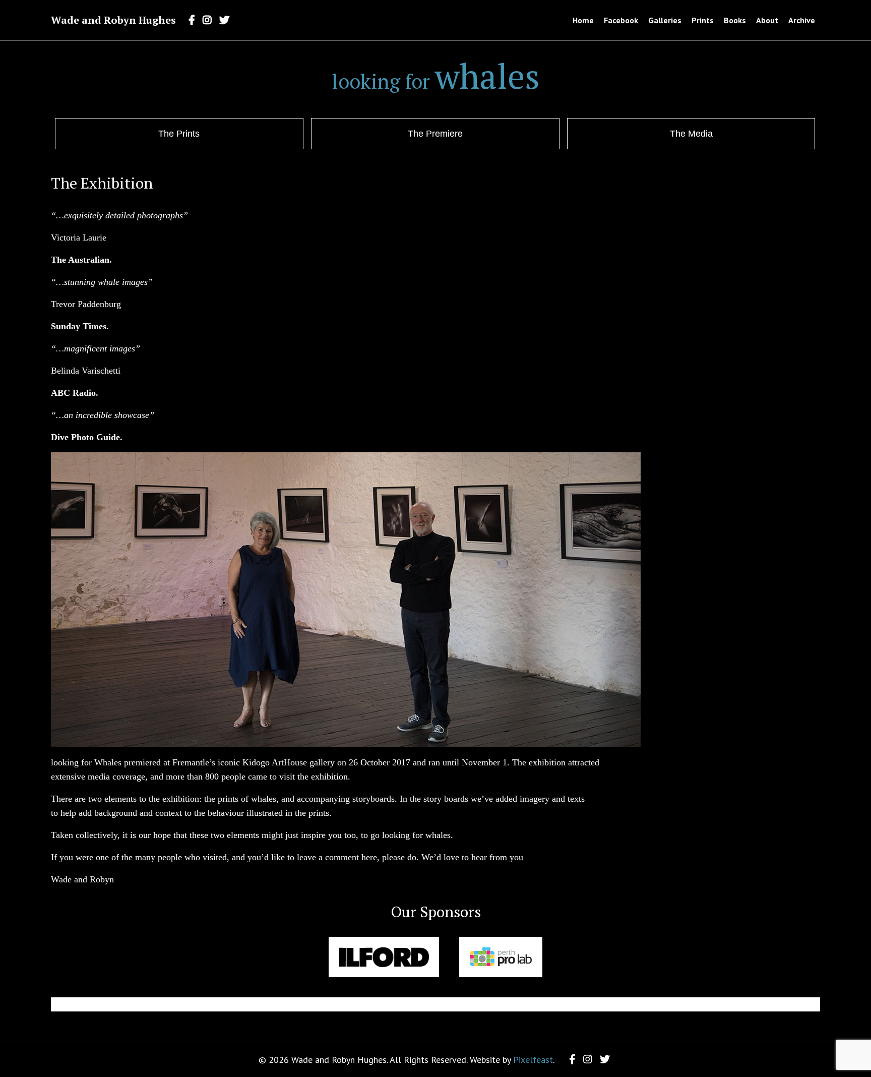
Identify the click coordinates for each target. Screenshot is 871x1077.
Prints (703, 20)
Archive (801, 20)
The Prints (179, 134)
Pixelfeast (533, 1059)
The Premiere (435, 134)
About (767, 20)
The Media (691, 134)
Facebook (621, 20)
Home (583, 20)
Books (735, 20)
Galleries (664, 20)
